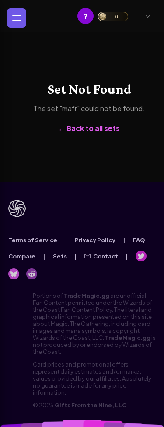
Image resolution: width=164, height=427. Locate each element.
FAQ (139, 239)
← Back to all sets (89, 128)
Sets (60, 256)
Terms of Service (32, 239)
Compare (21, 256)
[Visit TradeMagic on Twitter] (141, 256)
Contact (105, 256)
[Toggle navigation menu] (16, 18)
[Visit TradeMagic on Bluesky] (13, 273)
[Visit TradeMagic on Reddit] (31, 273)
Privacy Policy (95, 239)
